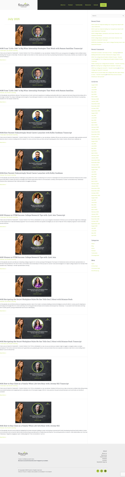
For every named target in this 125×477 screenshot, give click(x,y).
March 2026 (94, 96)
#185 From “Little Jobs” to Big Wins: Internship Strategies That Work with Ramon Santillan (36, 90)
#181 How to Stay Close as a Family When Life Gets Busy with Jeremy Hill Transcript (34, 383)
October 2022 (95, 193)
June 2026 (94, 89)
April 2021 (93, 235)
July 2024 (93, 143)
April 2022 (93, 207)
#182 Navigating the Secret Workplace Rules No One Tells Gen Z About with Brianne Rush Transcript (41, 341)
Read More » (3, 60)
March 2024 (94, 153)
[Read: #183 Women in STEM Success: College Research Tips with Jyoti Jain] (33, 244)
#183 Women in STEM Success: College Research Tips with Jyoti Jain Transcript (32, 215)
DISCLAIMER (35, 472)
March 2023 (94, 181)
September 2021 (95, 223)
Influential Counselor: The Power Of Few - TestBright (104, 52)
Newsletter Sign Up (102, 462)
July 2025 (93, 115)
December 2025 (95, 104)
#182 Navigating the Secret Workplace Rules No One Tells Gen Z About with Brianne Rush (36, 299)
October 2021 (94, 221)
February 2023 (95, 183)
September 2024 (95, 139)
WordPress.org (95, 270)
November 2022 (95, 191)
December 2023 (95, 160)
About (93, 243)
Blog (92, 246)
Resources (104, 455)
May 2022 (93, 205)
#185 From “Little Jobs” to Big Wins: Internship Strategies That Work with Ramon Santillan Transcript (41, 48)
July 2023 (93, 172)
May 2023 (93, 176)
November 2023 (95, 162)
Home (92, 248)
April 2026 (93, 94)
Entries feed (94, 266)
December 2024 (95, 132)
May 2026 (93, 92)
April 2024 (94, 151)
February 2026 (95, 99)
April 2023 (93, 179)
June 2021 (93, 230)
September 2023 (95, 167)
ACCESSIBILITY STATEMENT (45, 472)
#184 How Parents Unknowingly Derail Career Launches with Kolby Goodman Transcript (36, 133)
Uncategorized (95, 255)
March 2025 (94, 125)
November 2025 (95, 106)
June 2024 (94, 146)
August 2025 (94, 113)
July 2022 (93, 200)
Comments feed (95, 268)
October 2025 (95, 108)
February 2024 (95, 155)
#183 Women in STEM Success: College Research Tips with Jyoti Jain (28, 257)
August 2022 (94, 198)
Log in (92, 263)
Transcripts (3, 50)
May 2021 (93, 233)
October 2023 (95, 165)
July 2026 (93, 87)
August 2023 (94, 169)
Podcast (2, 92)
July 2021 (93, 228)
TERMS (29, 472)
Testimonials (103, 457)
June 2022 (94, 202)
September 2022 (95, 195)
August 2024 (94, 141)
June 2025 (94, 118)
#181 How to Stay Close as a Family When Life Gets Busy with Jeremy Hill (30, 426)
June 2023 (94, 174)
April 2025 (93, 122)
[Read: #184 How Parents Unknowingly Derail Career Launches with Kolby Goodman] (33, 159)
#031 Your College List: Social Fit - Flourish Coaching (104, 68)
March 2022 (94, 209)
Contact (104, 460)
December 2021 (95, 216)
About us (104, 453)
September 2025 (95, 111)
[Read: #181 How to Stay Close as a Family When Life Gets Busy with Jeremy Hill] (33, 412)
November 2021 (95, 219)
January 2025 (94, 129)
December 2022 (95, 188)
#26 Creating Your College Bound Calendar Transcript (107, 65)
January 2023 (94, 186)
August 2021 (94, 226)
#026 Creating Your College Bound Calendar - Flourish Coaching (107, 63)
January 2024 (94, 158)
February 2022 (95, 212)
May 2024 (93, 148)
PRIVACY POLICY (22, 472)
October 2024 (95, 136)
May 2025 (93, 120)
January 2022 (94, 214)
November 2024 (95, 134)
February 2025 (95, 127)
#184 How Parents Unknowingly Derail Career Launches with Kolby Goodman (31, 173)
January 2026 (94, 101)
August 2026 (94, 85)
